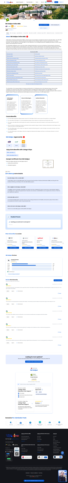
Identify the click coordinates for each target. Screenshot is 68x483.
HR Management (24, 439)
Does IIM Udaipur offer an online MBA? (16, 178)
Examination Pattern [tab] (59, 33)
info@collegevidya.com (9, 449)
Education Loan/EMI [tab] (32, 33)
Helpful (8, 291)
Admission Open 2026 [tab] (41, 33)
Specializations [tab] (19, 33)
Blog (54, 437)
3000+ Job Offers (11, 152)
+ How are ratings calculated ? (14, 274)
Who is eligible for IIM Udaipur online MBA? (17, 187)
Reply (60, 293)
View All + (23, 441)
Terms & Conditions (34, 472)
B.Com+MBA (39, 439)
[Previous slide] (2, 12)
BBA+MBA (39, 437)
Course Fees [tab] (25, 33)
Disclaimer (27, 472)
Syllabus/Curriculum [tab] (50, 33)
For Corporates (55, 444)
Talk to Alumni (20, 291)
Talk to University (54, 24)
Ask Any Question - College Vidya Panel (56, 450)
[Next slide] (66, 12)
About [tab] (7, 33)
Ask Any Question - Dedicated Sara (56, 452)
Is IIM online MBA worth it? (13, 197)
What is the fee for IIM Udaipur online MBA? (17, 206)
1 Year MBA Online (24, 451)
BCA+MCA (39, 436)
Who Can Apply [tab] (13, 33)
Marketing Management (25, 437)
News (54, 439)
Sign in (56, 2)
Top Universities (29, 2)
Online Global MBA (24, 450)
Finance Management (25, 436)
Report (13, 291)
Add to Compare (43, 28)
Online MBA (23, 448)
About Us (54, 436)
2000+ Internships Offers (12, 155)
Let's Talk (10, 29)
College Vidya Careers (57, 447)
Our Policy (40, 472)
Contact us (55, 446)
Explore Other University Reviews (35, 361)
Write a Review (57, 280)
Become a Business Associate (56, 443)
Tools (37, 2)
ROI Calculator (55, 440)
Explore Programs (19, 2)
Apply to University (43, 24)
